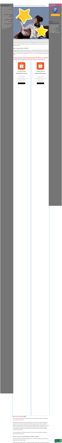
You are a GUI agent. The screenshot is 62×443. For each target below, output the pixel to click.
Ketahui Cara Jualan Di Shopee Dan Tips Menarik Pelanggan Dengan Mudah (7, 13)
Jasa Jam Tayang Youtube (54, 26)
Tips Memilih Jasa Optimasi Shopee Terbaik (6, 27)
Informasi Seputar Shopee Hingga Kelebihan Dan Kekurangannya (7, 11)
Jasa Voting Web (53, 31)
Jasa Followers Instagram (54, 30)
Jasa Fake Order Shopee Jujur (6, 7)
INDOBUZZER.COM (55, 15)
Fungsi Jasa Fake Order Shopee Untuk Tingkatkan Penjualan (7, 25)
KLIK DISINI (23, 416)
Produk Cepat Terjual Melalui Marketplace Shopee (6, 21)
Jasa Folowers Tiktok (53, 27)
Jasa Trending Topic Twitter (54, 32)
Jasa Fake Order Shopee (6, 15)
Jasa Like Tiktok (52, 29)
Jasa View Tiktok (53, 28)
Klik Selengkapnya (4, 29)
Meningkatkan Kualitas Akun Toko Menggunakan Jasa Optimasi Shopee (7, 18)
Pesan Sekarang (21, 83)
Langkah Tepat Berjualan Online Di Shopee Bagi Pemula (7, 9)
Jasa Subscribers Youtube (54, 25)
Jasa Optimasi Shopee (5, 16)
